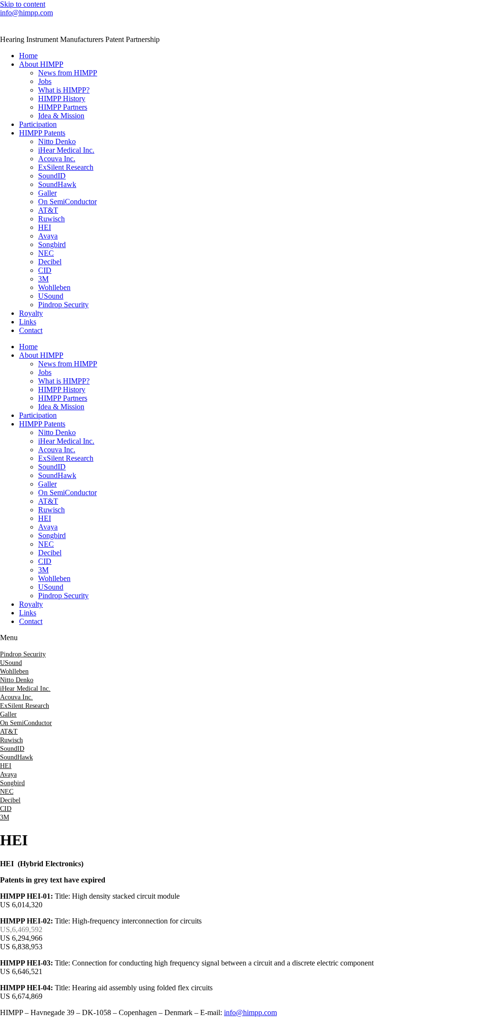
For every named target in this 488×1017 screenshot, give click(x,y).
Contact (30, 330)
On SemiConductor (67, 201)
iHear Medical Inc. (66, 150)
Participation (38, 124)
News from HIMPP (67, 73)
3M (43, 279)
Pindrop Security (63, 305)
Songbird (52, 244)
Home (28, 56)
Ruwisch (51, 219)
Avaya (48, 236)
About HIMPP (41, 64)
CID (44, 270)
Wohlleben (54, 287)
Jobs (44, 81)
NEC (46, 253)
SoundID (52, 176)
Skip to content (22, 4)
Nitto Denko (57, 141)
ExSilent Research (65, 167)
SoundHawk (57, 184)
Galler (47, 193)
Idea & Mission (61, 116)
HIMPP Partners (62, 107)
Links (27, 322)
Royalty (31, 313)
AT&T (48, 210)
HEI (44, 227)
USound (50, 296)
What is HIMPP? (64, 90)
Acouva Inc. (56, 159)
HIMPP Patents (42, 133)
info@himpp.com (26, 13)
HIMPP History (61, 98)
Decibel (49, 262)
